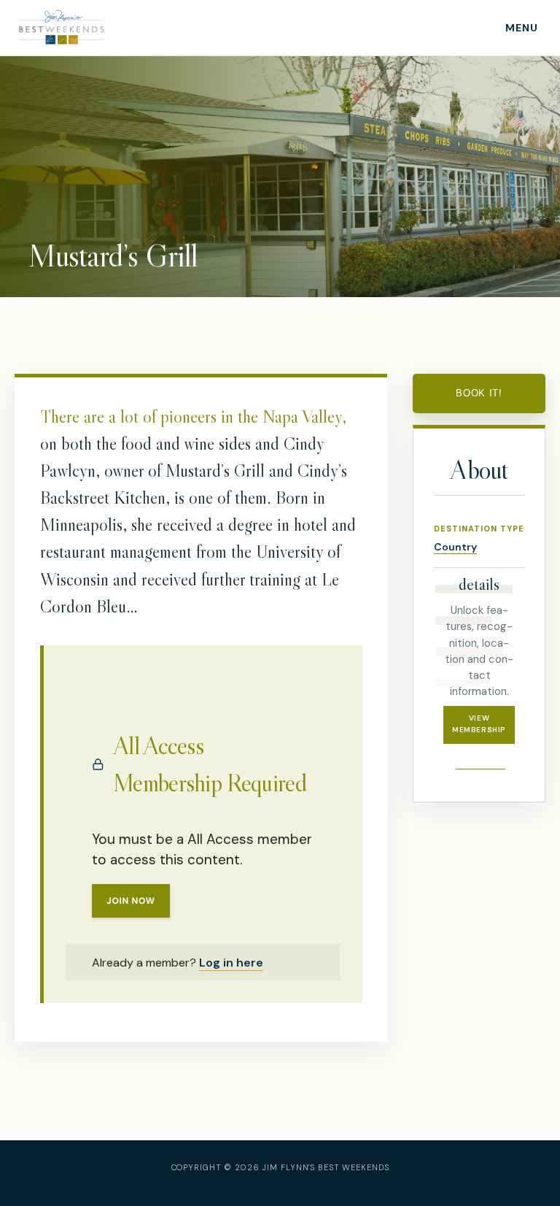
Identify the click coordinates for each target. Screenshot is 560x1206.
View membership (479, 724)
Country (455, 546)
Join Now (130, 901)
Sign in (480, 756)
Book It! (479, 393)
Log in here (231, 962)
